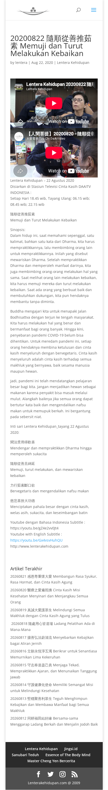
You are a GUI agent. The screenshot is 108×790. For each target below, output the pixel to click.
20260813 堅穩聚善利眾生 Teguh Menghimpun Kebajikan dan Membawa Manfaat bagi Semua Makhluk (49, 704)
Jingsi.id (71, 748)
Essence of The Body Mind (67, 754)
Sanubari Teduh (25, 754)
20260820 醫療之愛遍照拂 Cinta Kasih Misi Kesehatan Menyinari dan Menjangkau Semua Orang (49, 596)
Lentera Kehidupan (73, 62)
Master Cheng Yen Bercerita (51, 760)
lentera (21, 62)
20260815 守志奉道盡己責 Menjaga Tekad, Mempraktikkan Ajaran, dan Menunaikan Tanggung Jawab (53, 670)
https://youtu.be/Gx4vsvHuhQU (36, 540)
